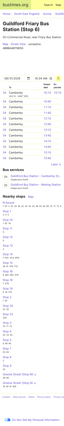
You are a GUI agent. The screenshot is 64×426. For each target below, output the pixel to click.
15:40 (47, 158)
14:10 (47, 141)
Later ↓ (56, 164)
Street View (18, 44)
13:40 (47, 135)
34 (4, 92)
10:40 (47, 101)
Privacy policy (44, 397)
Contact (6, 397)
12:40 (47, 124)
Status (31, 397)
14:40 (47, 146)
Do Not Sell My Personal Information (35, 420)
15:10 (47, 152)
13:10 (47, 129)
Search (48, 5)
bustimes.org (15, 4)
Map (58, 5)
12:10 (47, 118)
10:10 (47, 92)
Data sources (19, 397)
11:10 (47, 107)
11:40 (47, 112)
